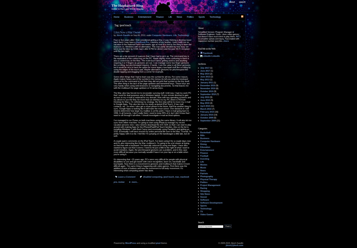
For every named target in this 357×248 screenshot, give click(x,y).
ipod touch (168, 177)
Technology (215, 17)
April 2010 (205, 106)
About (232, 2)
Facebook (207, 53)
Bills (202, 135)
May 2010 (204, 103)
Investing (204, 159)
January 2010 (206, 115)
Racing (203, 188)
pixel (158, 243)
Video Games (206, 214)
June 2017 (205, 71)
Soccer (203, 197)
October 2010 (206, 91)
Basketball (205, 132)
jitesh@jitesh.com (234, 245)
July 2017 (204, 68)
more (226, 41)
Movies (203, 165)
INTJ (238, 36)
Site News (205, 194)
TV (201, 211)
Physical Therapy (208, 179)
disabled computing (152, 177)
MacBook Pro (142, 42)
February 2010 (207, 112)
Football (204, 156)
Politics (190, 17)
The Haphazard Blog (127, 5)
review (121, 182)
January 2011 (206, 82)
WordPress (130, 243)
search (242, 2)
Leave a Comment (126, 177)
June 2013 (205, 77)
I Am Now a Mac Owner (127, 32)
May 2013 (204, 80)
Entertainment (144, 17)
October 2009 (206, 118)
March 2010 (205, 109)
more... (135, 182)
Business (128, 17)
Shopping (205, 191)
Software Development (211, 203)
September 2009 (208, 121)
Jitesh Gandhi (123, 35)
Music (203, 168)
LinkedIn (215, 56)
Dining (203, 144)
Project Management (210, 185)
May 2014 (204, 74)
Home (116, 17)
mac (177, 177)
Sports (201, 17)
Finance (160, 17)
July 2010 (204, 97)
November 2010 (207, 88)
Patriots (204, 173)
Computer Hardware (162, 35)
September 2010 (208, 94)
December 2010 (207, 85)
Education (205, 147)
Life (170, 17)
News (179, 17)
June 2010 (205, 100)
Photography (206, 176)
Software (204, 200)
